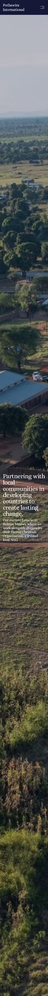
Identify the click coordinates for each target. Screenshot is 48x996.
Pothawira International (13, 7)
